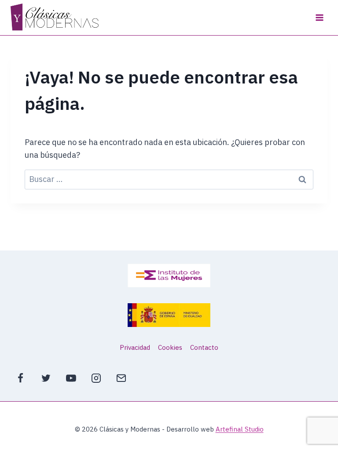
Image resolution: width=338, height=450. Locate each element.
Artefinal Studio (240, 429)
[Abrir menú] (319, 17)
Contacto (204, 347)
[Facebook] (21, 378)
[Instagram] (96, 378)
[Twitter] (46, 378)
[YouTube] (71, 378)
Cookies (170, 347)
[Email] (121, 378)
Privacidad (135, 347)
